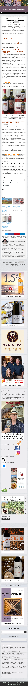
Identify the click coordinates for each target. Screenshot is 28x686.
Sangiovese (18, 16)
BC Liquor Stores (8, 236)
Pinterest (17, 234)
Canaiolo (6, 16)
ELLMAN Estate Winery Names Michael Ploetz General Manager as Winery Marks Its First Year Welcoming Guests (13, 649)
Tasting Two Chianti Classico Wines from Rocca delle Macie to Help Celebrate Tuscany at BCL (6, 225)
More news (3, 676)
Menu (4, 13)
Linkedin (23, 234)
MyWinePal (14, 7)
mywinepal (10, 24)
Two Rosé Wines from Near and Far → (14, 262)
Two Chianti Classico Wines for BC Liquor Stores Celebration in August (14, 20)
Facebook (11, 234)
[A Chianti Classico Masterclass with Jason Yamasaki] (18, 201)
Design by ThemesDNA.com (14, 684)
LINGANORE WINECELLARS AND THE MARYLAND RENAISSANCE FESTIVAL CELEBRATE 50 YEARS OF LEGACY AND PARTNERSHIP (13, 655)
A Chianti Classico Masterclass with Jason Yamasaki (17, 206)
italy (15, 16)
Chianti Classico (11, 16)
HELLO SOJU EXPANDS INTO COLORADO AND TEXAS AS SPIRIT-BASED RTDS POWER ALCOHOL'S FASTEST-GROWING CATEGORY (14, 672)
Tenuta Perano (20, 237)
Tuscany (22, 16)
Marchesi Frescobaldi (9, 237)
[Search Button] (26, 12)
